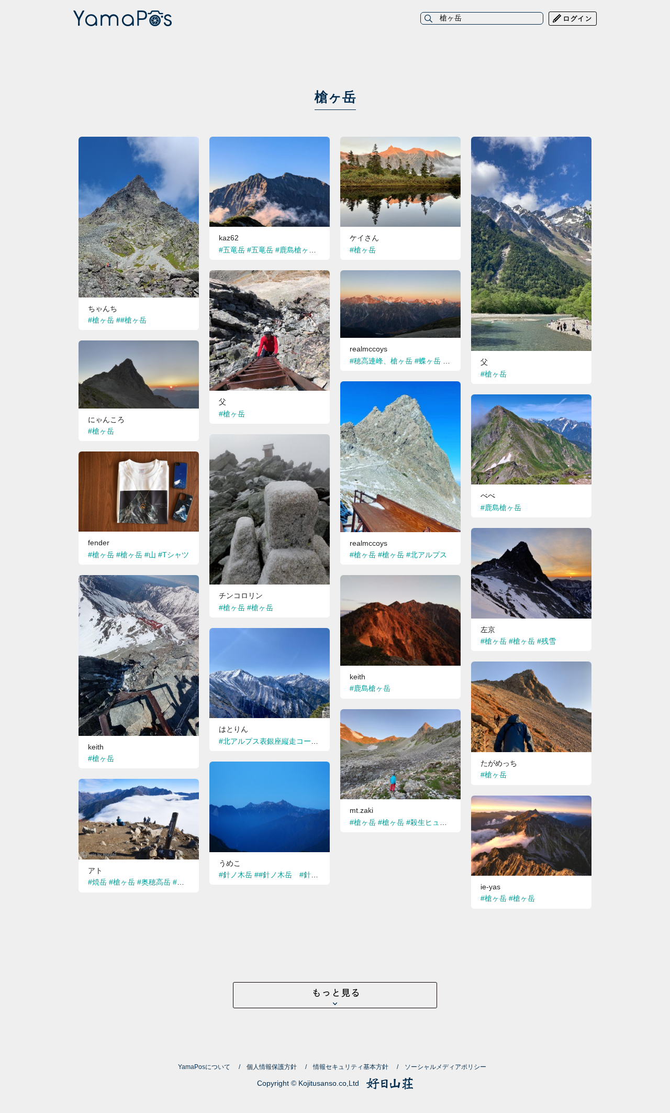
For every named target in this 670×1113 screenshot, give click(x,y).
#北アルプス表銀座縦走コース (268, 741)
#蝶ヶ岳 (428, 361)
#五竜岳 (232, 250)
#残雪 (546, 641)
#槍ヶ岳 (101, 320)
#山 (150, 554)
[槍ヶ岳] (139, 142)
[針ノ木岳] (269, 767)
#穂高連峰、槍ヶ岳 (381, 361)
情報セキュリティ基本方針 (350, 1067)
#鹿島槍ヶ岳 (295, 250)
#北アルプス (426, 554)
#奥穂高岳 (154, 882)
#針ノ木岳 (235, 874)
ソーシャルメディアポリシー (445, 1067)
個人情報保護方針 (272, 1067)
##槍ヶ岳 (131, 320)
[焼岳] (139, 784)
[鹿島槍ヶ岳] (531, 400)
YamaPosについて (204, 1067)
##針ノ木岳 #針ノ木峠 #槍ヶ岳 (310, 874)
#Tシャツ (173, 554)
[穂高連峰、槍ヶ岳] (400, 276)
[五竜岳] (269, 142)
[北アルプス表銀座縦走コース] (269, 634)
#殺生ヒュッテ (430, 822)
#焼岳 (97, 882)
